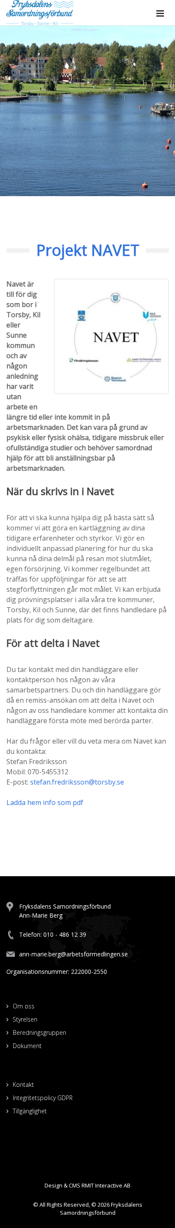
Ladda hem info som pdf (44, 802)
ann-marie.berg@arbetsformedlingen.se (73, 954)
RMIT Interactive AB (106, 1185)
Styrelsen (25, 1019)
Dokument (27, 1046)
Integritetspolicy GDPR (43, 1098)
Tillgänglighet (30, 1111)
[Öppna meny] (160, 14)
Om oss (23, 1006)
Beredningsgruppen (39, 1032)
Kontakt (23, 1084)
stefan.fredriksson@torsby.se (77, 782)
